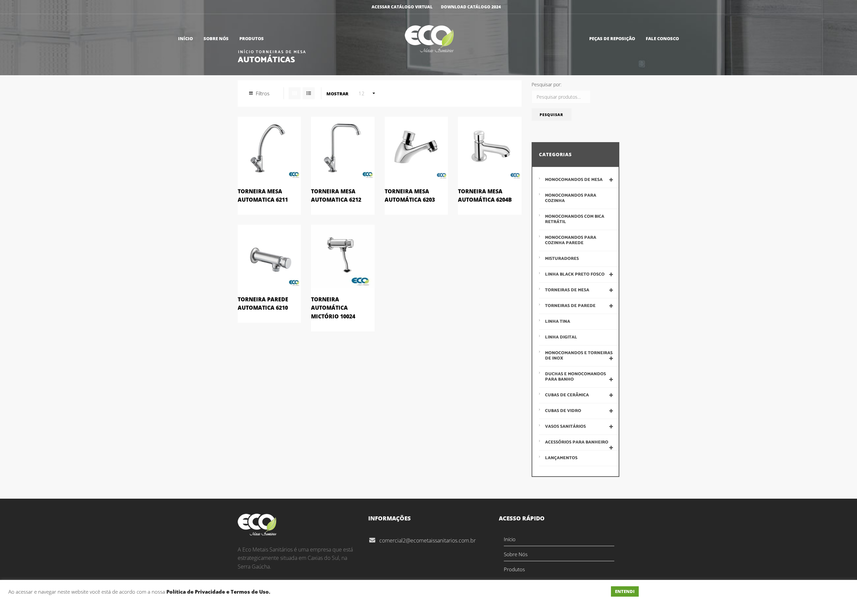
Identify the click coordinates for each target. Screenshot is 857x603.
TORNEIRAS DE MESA (567, 290)
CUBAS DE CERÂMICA (567, 395)
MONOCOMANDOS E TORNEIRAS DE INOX (579, 355)
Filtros (262, 93)
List (309, 93)
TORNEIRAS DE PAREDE (570, 305)
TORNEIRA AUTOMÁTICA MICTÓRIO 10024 (333, 308)
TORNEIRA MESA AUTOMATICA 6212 (336, 196)
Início (185, 38)
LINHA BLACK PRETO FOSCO (575, 274)
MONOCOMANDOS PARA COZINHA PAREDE (570, 240)
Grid (295, 93)
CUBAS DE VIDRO (563, 410)
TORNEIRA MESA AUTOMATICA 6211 (263, 196)
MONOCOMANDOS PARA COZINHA (570, 198)
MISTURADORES (562, 258)
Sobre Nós (216, 38)
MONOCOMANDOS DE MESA (574, 179)
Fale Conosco (662, 38)
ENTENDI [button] (625, 591)
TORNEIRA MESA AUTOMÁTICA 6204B (485, 196)
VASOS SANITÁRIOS (565, 426)
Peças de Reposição (612, 38)
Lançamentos (561, 458)
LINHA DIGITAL (561, 337)
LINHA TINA (557, 321)
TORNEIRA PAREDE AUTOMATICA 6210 (263, 304)
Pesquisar (551, 114)
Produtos (251, 38)
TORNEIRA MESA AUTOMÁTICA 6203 (410, 196)
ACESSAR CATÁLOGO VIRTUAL (402, 7)
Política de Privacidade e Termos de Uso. (218, 591)
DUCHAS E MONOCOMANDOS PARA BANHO (575, 377)
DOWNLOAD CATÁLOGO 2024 (471, 7)
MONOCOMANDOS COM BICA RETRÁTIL (574, 219)
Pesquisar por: (546, 84)
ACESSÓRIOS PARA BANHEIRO (576, 442)
